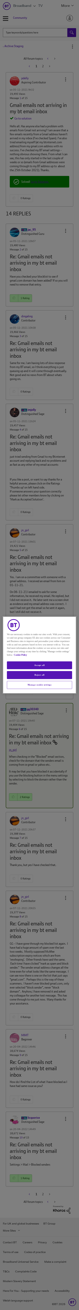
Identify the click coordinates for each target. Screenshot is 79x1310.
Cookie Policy (20, 655)
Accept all (39, 665)
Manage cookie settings (40, 685)
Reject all (39, 675)
